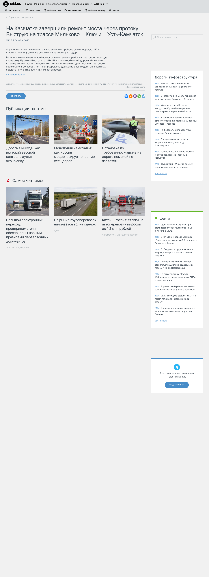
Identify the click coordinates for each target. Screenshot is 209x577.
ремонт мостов (13, 84)
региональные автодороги (54, 84)
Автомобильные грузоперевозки (120, 234)
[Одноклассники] (130, 96)
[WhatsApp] (139, 96)
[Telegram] (143, 96)
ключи (110, 84)
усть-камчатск (120, 84)
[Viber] (135, 96)
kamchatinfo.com (16, 74)
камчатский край (134, 84)
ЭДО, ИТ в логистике (17, 247)
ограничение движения (30, 84)
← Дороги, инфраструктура (19, 17)
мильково (101, 84)
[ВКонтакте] (126, 96)
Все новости (161, 173)
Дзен (57, 230)
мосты (70, 84)
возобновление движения (85, 84)
